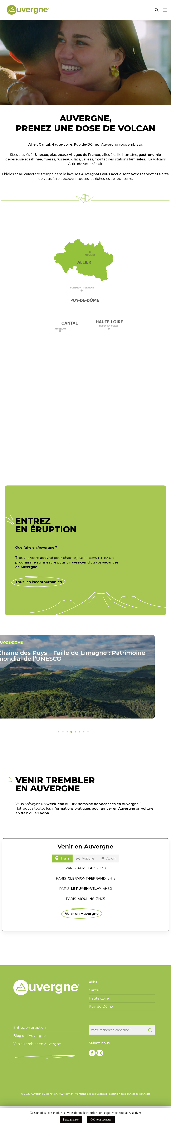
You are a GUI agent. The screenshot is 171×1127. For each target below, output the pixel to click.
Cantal (44, 144)
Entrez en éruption (29, 1028)
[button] (165, 10)
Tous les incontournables (38, 582)
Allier (32, 144)
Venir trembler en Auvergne (37, 1044)
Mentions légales (84, 1093)
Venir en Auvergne (82, 913)
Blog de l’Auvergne (29, 1036)
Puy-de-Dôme (86, 144)
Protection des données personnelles (128, 1093)
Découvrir (82, 444)
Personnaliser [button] (71, 1119)
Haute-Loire (62, 144)
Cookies (101, 1093)
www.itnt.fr (66, 1093)
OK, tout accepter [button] (101, 1119)
